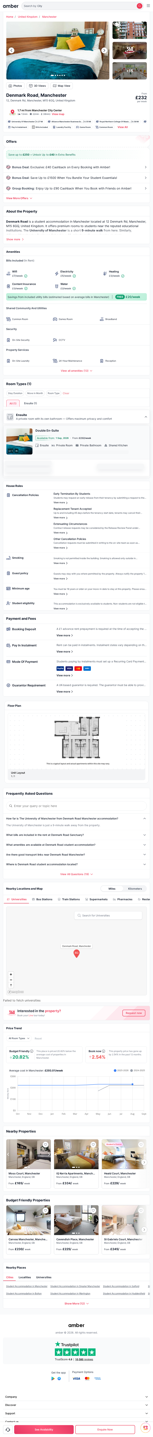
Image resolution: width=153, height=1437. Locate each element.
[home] (10, 6)
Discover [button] (10, 1404)
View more (63, 635)
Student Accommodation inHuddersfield (124, 1293)
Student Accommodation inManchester (26, 1286)
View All (123, 127)
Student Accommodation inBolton (24, 1293)
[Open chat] (146, 1430)
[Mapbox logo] (15, 992)
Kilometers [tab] (135, 888)
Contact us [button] (12, 1421)
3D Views (40, 85)
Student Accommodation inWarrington (70, 1293)
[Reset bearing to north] (11, 985)
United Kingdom (28, 16)
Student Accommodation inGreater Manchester (75, 1286)
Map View (64, 85)
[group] (76, 741)
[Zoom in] (11, 974)
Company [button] (11, 1396)
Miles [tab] (112, 888)
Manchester (49, 16)
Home (9, 16)
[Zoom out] (11, 980)
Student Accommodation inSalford (121, 1286)
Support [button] (10, 1413)
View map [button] (58, 114)
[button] (82, 6)
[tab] (16, 899)
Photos (17, 85)
